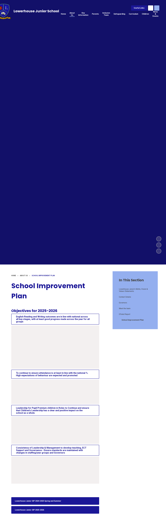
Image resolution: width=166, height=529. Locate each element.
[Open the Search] (156, 8)
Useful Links (139, 8)
